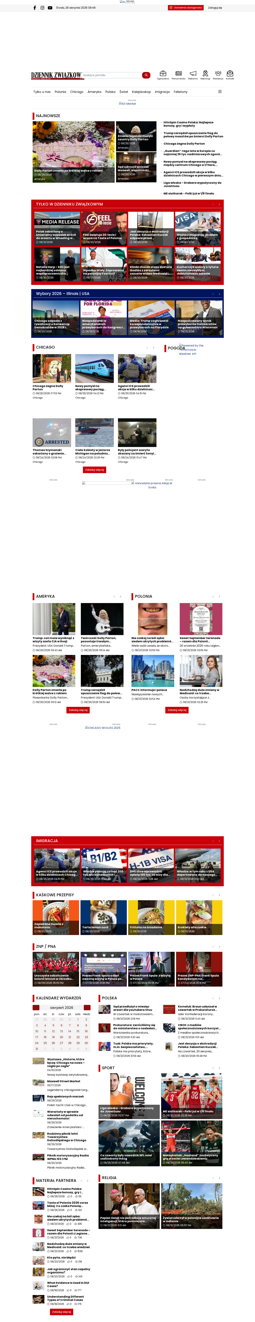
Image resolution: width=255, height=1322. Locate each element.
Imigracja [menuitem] (162, 92)
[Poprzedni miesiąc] (36, 1007)
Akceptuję (240, 1316)
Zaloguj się (215, 8)
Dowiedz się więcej (216, 1316)
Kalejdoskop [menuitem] (141, 92)
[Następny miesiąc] (87, 1007)
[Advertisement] (53, 533)
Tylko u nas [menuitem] (42, 92)
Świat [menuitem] (124, 92)
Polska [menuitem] (110, 92)
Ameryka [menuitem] (94, 92)
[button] (220, 91)
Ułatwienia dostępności (188, 7)
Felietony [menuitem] (181, 92)
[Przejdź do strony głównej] (53, 75)
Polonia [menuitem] (60, 92)
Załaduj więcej (94, 470)
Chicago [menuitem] (76, 92)
